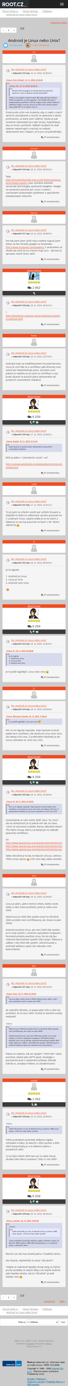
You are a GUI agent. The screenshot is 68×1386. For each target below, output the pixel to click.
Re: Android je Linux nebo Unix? (28, 69)
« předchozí (55, 22)
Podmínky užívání (36, 1381)
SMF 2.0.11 (19, 1341)
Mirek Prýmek (34, 396)
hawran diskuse (34, 270)
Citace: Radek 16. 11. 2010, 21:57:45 (21, 441)
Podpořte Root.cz (55, 1381)
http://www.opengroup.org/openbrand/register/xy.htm (36, 842)
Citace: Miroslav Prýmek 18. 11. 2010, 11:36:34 (26, 716)
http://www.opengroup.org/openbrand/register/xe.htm (36, 849)
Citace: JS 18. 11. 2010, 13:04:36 (19, 801)
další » (65, 22)
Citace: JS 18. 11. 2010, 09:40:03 (19, 651)
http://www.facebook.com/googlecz (25, 247)
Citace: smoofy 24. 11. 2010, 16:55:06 (22, 1221)
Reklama (40, 1378)
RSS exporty (33, 1384)
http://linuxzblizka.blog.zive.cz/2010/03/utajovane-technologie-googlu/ (33, 181)
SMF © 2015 (31, 1341)
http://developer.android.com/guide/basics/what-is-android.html (33, 317)
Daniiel (30, 1344)
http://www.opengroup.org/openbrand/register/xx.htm (36, 846)
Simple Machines (46, 1341)
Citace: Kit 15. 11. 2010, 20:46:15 (23, 86)
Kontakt (31, 1378)
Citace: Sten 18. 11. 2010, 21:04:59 (21, 994)
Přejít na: (22, 1322)
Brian (49, 1344)
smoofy (34, 1080)
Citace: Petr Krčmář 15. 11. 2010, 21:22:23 (24, 80)
